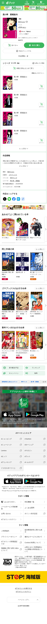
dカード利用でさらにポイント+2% (27, 37)
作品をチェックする (25, 51)
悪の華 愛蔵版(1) (20, 77)
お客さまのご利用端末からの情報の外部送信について (33, 549)
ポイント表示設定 (31, 513)
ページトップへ (23, 600)
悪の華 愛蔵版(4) (20, 131)
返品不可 (20, 40)
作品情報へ (22, 56)
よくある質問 (29, 508)
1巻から (33, 73)
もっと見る (39, 249)
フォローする (27, 22)
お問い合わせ (6, 513)
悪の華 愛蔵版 (15, 181)
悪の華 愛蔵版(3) (20, 113)
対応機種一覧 (29, 502)
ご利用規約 (5, 531)
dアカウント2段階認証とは (9, 542)
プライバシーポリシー (9, 537)
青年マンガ (13, 178)
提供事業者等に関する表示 (33, 531)
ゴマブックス (13, 175)
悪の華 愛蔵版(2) (20, 95)
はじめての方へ (9, 502)
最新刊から (40, 73)
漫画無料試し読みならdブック (9, 381)
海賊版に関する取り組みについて (10, 549)
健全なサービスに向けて (33, 537)
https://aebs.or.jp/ (21, 567)
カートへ (14, 45)
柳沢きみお (21, 22)
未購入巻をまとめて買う (25, 68)
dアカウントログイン (8, 519)
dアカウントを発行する (23, 588)
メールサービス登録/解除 (9, 508)
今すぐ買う (36, 45)
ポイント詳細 (23, 34)
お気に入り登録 (39, 63)
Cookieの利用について (33, 542)
